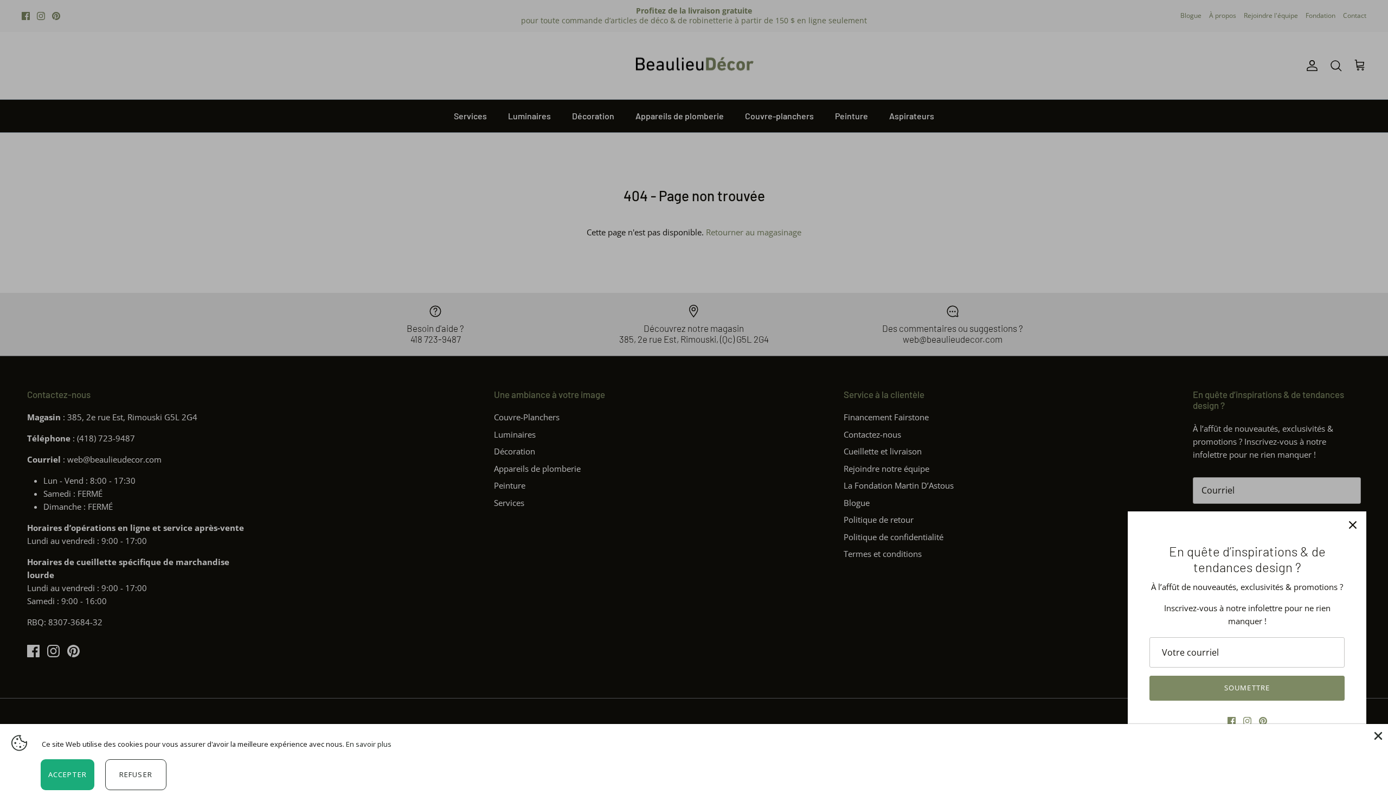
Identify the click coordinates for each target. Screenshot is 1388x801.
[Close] (1377, 734)
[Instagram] (1247, 721)
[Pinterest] (1263, 721)
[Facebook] (1232, 721)
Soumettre (1246, 688)
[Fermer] (1353, 525)
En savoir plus (368, 744)
